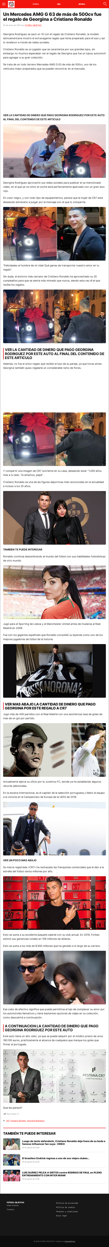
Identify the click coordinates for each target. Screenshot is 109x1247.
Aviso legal (61, 1216)
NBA (58, 4)
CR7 (7, 1121)
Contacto (10, 1209)
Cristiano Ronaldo (18, 1121)
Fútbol (36, 4)
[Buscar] (105, 4)
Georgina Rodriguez (36, 1121)
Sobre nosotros (13, 1205)
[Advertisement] (54, 93)
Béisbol (82, 4)
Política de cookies (65, 1207)
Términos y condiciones (67, 1212)
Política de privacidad (67, 1203)
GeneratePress (70, 1241)
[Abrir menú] (4, 4)
